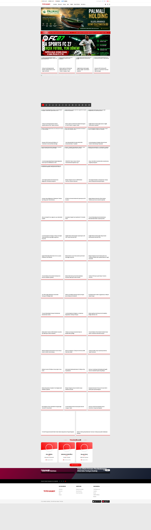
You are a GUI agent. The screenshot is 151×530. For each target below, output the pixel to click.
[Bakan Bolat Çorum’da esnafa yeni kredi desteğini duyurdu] (75, 248)
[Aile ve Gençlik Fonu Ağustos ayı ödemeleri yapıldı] (52, 209)
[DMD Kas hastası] (58, 472)
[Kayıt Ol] (105, 4)
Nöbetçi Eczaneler (79, 489)
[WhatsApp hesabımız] (109, 1)
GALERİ (44, 1)
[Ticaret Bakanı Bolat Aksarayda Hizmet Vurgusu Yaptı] (75, 399)
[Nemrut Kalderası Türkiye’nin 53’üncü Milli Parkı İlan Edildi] (75, 343)
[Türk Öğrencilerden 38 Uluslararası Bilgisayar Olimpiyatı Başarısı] (52, 172)
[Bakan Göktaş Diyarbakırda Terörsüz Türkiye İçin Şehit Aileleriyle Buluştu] (93, 420)
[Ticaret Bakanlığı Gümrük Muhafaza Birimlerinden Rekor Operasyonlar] (99, 209)
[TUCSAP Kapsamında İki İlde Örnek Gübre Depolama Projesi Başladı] (58, 420)
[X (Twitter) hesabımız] (104, 1)
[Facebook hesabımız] (59, 481)
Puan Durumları (79, 493)
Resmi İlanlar (77, 4)
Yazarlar (95, 491)
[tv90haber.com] (46, 5)
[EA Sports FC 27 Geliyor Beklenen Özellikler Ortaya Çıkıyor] (75, 45)
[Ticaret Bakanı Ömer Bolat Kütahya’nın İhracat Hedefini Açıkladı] (52, 268)
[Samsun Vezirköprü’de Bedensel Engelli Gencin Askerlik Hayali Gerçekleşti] (99, 361)
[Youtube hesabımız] (107, 1)
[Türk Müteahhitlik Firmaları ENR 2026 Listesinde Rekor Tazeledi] (75, 134)
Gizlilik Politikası (96, 494)
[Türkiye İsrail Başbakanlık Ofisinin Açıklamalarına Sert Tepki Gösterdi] (49, 62)
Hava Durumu (79, 491)
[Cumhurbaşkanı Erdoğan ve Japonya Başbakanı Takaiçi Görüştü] (75, 305)
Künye (94, 493)
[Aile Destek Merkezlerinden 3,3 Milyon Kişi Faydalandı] (75, 361)
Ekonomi (60, 4)
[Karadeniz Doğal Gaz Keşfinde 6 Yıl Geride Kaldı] (75, 209)
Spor (68, 4)
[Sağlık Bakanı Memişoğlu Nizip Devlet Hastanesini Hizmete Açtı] (99, 228)
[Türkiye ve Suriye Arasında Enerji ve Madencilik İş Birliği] (75, 324)
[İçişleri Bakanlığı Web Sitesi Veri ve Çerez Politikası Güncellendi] (52, 248)
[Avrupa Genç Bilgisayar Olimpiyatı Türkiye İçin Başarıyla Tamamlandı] (52, 190)
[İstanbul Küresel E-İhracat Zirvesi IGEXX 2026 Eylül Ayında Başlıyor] (99, 380)
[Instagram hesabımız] (63, 481)
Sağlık (71, 4)
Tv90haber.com (96, 489)
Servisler (83, 4)
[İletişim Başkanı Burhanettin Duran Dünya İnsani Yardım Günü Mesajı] (52, 343)
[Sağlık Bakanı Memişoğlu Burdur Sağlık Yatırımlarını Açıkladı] (84, 62)
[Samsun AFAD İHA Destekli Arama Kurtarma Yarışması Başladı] (99, 399)
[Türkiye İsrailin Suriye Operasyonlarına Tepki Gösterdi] (99, 343)
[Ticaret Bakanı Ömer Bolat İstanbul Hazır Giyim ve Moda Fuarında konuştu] (99, 324)
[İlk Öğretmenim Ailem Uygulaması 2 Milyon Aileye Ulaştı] (99, 287)
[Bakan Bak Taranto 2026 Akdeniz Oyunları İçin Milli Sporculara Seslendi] (52, 324)
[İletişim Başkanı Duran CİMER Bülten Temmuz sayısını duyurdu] (75, 172)
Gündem (55, 4)
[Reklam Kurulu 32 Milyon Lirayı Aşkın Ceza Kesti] (52, 361)
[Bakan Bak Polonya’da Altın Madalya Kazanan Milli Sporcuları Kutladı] (75, 268)
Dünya (64, 4)
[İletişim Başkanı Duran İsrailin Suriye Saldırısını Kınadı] (75, 380)
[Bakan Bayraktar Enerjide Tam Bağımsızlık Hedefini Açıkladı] (52, 380)
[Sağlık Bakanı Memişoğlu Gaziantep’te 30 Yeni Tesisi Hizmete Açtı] (75, 228)
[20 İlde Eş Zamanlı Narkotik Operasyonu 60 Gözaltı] (75, 190)
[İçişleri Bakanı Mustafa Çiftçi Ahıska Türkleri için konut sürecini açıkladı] (99, 190)
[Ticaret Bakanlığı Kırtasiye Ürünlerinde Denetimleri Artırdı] (52, 305)
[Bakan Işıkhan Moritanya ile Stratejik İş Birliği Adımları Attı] (99, 305)
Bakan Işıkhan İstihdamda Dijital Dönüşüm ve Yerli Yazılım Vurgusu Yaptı (69, 32)
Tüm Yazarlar (74, 464)
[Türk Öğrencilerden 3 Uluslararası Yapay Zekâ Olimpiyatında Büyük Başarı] (99, 172)
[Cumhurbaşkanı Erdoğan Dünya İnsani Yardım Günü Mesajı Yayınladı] (99, 134)
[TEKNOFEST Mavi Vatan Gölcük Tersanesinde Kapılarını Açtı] (75, 153)
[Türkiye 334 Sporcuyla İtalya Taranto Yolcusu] (99, 268)
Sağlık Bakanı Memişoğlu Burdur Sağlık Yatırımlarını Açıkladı (104, 32)
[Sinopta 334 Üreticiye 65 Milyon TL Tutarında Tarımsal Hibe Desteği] (102, 62)
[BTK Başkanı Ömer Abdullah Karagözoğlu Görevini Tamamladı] (52, 399)
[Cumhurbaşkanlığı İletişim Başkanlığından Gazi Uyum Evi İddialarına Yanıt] (52, 153)
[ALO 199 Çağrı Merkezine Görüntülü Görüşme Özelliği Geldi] (52, 287)
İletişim (94, 496)
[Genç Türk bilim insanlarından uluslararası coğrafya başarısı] (99, 153)
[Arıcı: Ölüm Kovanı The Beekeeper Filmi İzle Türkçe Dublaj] (93, 472)
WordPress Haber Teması (57, 501)
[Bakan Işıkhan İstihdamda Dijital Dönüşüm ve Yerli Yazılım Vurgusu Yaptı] (67, 62)
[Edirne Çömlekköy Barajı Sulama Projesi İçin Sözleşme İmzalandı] (75, 287)
